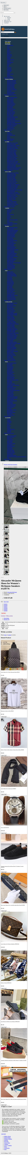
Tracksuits (9, 210)
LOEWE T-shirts (11, 318)
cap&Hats (9, 421)
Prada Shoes (10, 369)
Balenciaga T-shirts (11, 305)
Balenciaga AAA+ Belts (12, 161)
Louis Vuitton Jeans (11, 274)
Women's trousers (11, 92)
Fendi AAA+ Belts (11, 152)
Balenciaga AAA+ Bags (12, 192)
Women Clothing (9, 79)
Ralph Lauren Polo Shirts (13, 333)
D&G (8, 64)
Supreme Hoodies (11, 260)
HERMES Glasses (11, 119)
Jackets (8, 215)
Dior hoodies (10, 238)
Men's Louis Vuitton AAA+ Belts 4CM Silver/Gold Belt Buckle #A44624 (13, 1099)
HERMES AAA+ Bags (12, 185)
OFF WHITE (10, 62)
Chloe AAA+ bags (11, 205)
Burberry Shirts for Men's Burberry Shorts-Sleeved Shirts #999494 (12, 749)
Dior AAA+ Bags (11, 176)
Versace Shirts (10, 439)
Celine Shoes (10, 403)
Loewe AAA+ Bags (11, 179)
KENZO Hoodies (11, 265)
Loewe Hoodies (10, 245)
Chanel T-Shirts (10, 339)
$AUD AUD (6, 5)
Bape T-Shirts (10, 352)
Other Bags (9, 200)
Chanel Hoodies (10, 251)
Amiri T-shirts (10, 309)
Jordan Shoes (10, 386)
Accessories (9, 133)
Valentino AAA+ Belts (12, 156)
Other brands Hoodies (12, 240)
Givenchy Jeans (10, 294)
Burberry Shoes (10, 378)
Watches (9, 425)
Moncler (9, 57)
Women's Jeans (10, 93)
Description (6, 618)
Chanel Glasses (10, 102)
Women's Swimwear (11, 83)
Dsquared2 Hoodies (11, 247)
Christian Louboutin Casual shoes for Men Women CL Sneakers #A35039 (13, 1060)
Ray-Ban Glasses (11, 113)
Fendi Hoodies (10, 241)
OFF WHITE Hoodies (12, 231)
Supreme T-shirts (11, 353)
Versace (9, 61)
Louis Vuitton (10, 45)
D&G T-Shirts (10, 320)
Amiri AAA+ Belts (11, 165)
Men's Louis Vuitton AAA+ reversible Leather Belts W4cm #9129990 (13, 905)
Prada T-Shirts (10, 312)
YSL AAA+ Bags (11, 178)
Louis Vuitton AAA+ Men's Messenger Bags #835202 (10, 672)
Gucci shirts (9, 441)
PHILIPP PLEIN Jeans (12, 295)
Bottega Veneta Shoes (12, 400)
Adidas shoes (10, 392)
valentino (9, 68)
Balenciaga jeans (11, 290)
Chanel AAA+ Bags (11, 175)
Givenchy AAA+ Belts (12, 162)
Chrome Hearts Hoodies (12, 230)
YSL (8, 66)
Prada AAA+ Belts (11, 157)
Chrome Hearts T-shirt (12, 313)
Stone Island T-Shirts (12, 336)
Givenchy (9, 67)
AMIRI (8, 58)
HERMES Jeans (11, 296)
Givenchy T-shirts (11, 321)
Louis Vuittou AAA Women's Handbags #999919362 (10, 943)
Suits (8, 221)
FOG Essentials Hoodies (12, 249)
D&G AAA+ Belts (11, 159)
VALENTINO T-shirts (12, 335)
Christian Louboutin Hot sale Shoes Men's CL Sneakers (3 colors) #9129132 (12, 867)
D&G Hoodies (10, 261)
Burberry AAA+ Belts (12, 158)
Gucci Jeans (9, 278)
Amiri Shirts (10, 448)
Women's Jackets (11, 84)
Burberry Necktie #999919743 (6, 982)
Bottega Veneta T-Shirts (12, 351)
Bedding (9, 432)
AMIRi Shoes (10, 395)
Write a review (9, 615)
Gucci (8, 46)
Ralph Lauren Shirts (11, 455)
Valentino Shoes (10, 374)
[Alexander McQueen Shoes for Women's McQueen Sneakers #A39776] (6, 529)
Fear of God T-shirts (11, 338)
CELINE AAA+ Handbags (13, 184)
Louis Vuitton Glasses (12, 97)
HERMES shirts (10, 446)
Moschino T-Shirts (11, 344)
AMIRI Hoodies (11, 235)
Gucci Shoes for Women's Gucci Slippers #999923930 (10, 1021)
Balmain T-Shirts (11, 325)
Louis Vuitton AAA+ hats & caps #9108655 (8, 788)
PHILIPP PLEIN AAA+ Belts (14, 167)
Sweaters (9, 217)
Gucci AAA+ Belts (11, 144)
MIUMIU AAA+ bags (12, 196)
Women (9, 137)
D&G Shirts (9, 442)
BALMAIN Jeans (11, 292)
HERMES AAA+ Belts (12, 143)
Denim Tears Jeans (11, 297)
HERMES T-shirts (11, 330)
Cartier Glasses (10, 98)
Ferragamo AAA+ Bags (12, 204)
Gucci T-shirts (10, 304)
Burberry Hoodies (11, 236)
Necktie (9, 428)
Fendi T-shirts (10, 316)
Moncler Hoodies (11, 234)
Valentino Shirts (10, 450)
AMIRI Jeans (10, 271)
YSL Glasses (10, 107)
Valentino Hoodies (11, 254)
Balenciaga (9, 55)
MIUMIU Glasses (11, 109)
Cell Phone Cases (11, 135)
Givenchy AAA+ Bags (12, 187)
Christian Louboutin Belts (13, 169)
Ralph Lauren (10, 74)
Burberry (9, 51)
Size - (5, 601)
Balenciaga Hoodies (11, 232)
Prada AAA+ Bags (11, 180)
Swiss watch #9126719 (5, 827)
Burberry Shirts (10, 437)
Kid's (5, 1149)
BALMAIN (9, 76)
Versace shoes (10, 376)
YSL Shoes (9, 382)
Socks (8, 426)
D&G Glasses (10, 115)
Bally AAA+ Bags (11, 197)
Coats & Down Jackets (12, 219)
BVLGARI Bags (11, 191)
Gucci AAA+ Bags (11, 174)
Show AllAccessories (9, 433)
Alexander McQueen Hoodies (14, 262)
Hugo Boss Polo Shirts (12, 329)
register (9, 635)
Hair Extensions (10, 139)
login (5, 635)
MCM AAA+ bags (11, 195)
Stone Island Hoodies (12, 253)
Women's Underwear (12, 89)
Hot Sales (7, 131)
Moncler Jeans (10, 288)
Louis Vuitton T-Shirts (12, 303)
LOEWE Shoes (10, 394)
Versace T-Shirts (10, 326)
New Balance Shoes (11, 409)
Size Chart (6, 601)
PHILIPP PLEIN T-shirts (12, 323)
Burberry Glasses (11, 118)
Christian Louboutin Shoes (13, 385)
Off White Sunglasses (12, 124)
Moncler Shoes (10, 399)
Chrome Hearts (10, 59)
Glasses (7, 96)
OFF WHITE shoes (11, 387)
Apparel (9, 132)
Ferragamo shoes (11, 383)
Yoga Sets (9, 90)
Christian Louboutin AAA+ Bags (14, 189)
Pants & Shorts (10, 214)
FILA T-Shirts (10, 357)
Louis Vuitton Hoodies (12, 227)
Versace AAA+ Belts (12, 150)
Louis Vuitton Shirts (11, 435)
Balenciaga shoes (11, 377)
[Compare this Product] (3, 577)
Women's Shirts (10, 87)
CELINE (9, 71)
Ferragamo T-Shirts (11, 355)
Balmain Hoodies (11, 268)
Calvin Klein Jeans (11, 299)
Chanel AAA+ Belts (11, 154)
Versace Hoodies (11, 252)
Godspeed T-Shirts (11, 327)
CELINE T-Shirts (11, 331)
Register (9, 17)
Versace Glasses (10, 105)
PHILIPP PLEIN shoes (12, 396)
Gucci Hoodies (10, 228)
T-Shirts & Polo (10, 209)
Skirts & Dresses (11, 85)
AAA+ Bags (8, 171)
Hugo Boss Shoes (11, 412)
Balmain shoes (10, 391)
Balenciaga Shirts (11, 452)
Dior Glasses (10, 106)
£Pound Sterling (7, 8)
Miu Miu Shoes (10, 372)
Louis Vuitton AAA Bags (13, 172)
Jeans (8, 213)
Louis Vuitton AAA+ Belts (13, 145)
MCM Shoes (10, 411)
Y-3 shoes (9, 408)
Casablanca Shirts (11, 443)
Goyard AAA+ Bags (12, 188)
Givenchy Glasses (11, 126)
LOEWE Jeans (10, 283)
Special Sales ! (7, 1137)
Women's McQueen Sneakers (10, 464)
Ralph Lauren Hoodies (12, 256)
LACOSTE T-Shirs (11, 334)
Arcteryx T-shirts (11, 359)
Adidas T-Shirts (10, 350)
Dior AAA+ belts (11, 149)
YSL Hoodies (10, 264)
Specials (6, 1140)
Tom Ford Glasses (11, 103)
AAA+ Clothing (8, 1145)
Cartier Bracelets (11, 429)
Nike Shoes (9, 381)
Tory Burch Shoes (11, 405)
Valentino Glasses (11, 122)
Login (8, 19)
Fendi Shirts (9, 447)
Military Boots (7, 1136)
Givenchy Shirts (10, 451)
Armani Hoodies (11, 266)
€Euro (5, 6)
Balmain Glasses (11, 128)
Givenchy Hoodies (11, 243)
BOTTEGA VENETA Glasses (14, 123)
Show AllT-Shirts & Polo (10, 360)
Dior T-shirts (10, 307)
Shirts (8, 218)
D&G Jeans (9, 287)
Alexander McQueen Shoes (13, 390)
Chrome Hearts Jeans (12, 275)
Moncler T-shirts (11, 308)
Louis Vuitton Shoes (11, 363)
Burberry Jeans (10, 282)
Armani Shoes (10, 407)
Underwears (10, 222)
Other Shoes (10, 373)
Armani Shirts (10, 454)
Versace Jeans (10, 291)
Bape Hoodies (10, 257)
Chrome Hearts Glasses (12, 117)
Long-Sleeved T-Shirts (12, 223)
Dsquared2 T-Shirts (11, 347)
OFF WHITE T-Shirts (12, 314)
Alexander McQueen (12, 592)
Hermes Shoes (10, 366)
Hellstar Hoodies (11, 248)
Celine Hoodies (10, 244)
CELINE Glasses (11, 111)
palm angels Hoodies (12, 258)
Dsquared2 (9, 70)
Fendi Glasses (10, 110)
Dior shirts (9, 438)
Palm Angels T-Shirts (12, 342)
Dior (8, 48)
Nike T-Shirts (10, 356)
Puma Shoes (10, 402)
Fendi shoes (9, 370)
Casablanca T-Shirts (11, 322)
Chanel (8, 49)
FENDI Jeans (10, 284)
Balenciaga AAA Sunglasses (13, 120)
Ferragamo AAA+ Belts (12, 148)
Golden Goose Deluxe (12, 398)
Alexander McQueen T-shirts (13, 343)
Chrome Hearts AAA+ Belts (13, 163)
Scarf (8, 424)
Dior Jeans (9, 277)
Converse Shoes (10, 415)
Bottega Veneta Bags (12, 201)
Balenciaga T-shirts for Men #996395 (7, 710)
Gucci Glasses (10, 100)
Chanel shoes (10, 368)
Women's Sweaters (11, 81)
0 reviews (3, 615)
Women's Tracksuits (11, 80)
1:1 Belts (7, 141)
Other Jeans (9, 279)
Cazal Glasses (10, 127)
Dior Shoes (9, 365)
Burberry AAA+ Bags (12, 182)
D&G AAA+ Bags (11, 199)
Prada (8, 50)
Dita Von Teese (10, 114)
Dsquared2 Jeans (11, 273)
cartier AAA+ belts (11, 166)
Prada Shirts (9, 445)
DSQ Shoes (9, 413)
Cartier (8, 72)
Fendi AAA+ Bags (11, 183)
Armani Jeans (10, 281)
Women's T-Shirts (11, 88)
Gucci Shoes (10, 364)
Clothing (7, 208)
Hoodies (9, 212)
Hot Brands (7, 44)
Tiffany (8, 75)
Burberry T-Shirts (11, 310)
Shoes (8, 136)
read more (3, 1134)
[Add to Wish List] (1, 577)
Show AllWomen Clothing (10, 94)
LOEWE (9, 63)
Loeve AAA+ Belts (11, 153)
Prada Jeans (9, 286)
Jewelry (9, 418)
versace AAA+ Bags (11, 202)
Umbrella (9, 430)
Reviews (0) (6, 619)
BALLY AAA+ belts (12, 146)
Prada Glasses (10, 101)
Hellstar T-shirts (10, 317)
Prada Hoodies (10, 239)
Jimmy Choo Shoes (11, 404)
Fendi (8, 53)
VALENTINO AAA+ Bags (13, 193)
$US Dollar (6, 9)
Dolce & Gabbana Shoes (12, 379)
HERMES (9, 54)
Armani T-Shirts (10, 346)
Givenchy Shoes (11, 389)
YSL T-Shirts (10, 340)
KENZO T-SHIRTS (11, 348)
